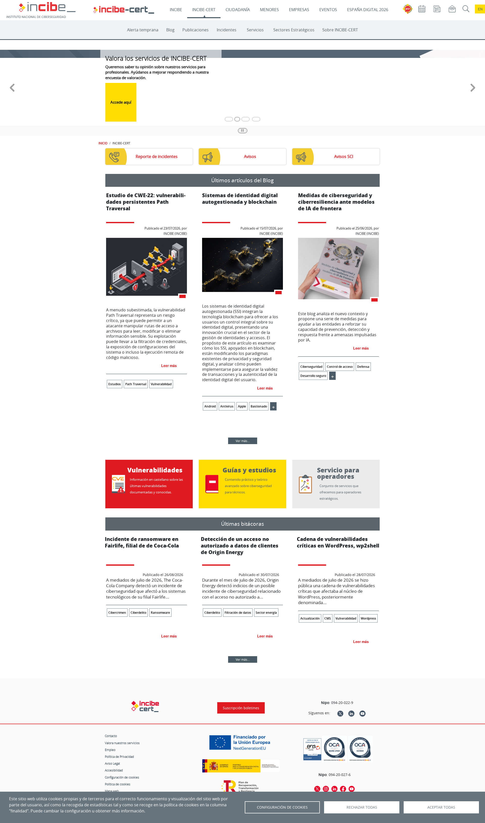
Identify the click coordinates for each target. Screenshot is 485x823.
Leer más (169, 365)
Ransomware (160, 612)
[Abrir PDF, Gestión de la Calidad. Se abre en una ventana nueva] (360, 749)
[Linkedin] (351, 713)
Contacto (111, 736)
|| (242, 130)
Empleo (110, 750)
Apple (242, 406)
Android (210, 406)
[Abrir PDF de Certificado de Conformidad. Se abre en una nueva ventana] (312, 748)
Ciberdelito (138, 612)
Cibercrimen (117, 612)
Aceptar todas (441, 807)
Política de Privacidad (119, 757)
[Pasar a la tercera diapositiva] (245, 119)
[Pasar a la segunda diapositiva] (237, 119)
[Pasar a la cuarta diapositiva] (256, 119)
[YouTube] (362, 713)
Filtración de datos (238, 612)
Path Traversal (135, 384)
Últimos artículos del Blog (242, 180)
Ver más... (243, 441)
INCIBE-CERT (203, 9)
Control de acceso (340, 366)
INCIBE (176, 9)
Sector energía (266, 612)
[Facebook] (343, 788)
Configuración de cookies (122, 777)
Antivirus (226, 406)
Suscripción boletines (241, 707)
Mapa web (112, 791)
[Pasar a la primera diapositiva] (229, 119)
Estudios (114, 384)
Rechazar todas (362, 807)
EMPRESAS (299, 9)
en (480, 9)
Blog (170, 30)
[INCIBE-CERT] (145, 706)
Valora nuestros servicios (122, 743)
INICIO (103, 143)
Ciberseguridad (311, 366)
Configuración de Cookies (282, 807)
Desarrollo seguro (313, 376)
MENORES (269, 9)
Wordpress (368, 618)
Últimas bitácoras (242, 523)
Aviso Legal (112, 763)
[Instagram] (326, 788)
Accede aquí (120, 102)
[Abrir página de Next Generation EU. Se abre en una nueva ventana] (241, 744)
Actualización (310, 618)
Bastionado (259, 406)
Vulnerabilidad (161, 384)
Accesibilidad (114, 770)
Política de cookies (117, 784)
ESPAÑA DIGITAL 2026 (367, 9)
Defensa (363, 366)
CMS (327, 618)
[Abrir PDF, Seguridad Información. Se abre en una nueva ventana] (334, 749)
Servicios (255, 30)
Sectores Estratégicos (293, 30)
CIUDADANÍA (238, 9)
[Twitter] (340, 713)
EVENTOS (328, 9)
